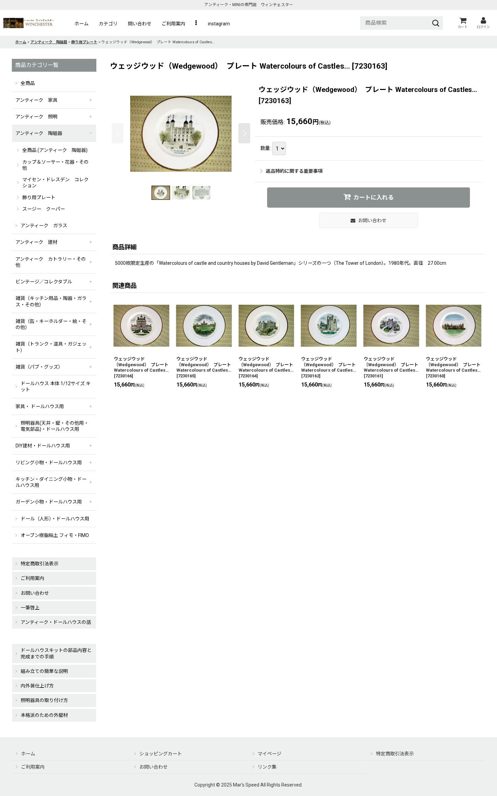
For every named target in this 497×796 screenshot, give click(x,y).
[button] (196, 24)
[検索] (436, 23)
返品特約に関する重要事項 (294, 171)
